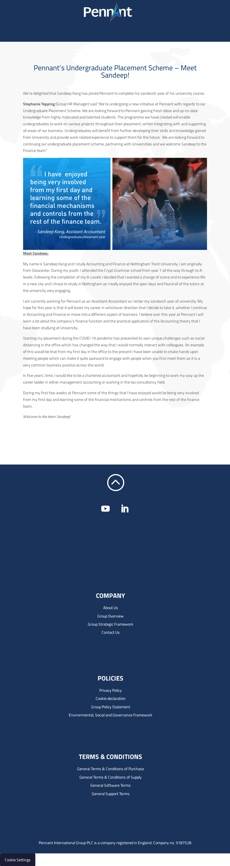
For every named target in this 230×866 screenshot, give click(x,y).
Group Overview (110, 616)
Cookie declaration (111, 698)
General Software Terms (110, 785)
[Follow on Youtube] (105, 508)
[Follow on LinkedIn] (124, 508)
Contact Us (111, 632)
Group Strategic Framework (110, 624)
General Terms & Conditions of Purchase (110, 769)
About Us (110, 607)
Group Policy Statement (110, 707)
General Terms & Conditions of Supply (110, 777)
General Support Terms (111, 794)
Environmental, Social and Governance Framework (110, 715)
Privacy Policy (110, 690)
